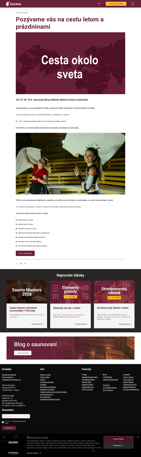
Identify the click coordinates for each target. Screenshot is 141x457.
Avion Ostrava (108, 390)
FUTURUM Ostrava (109, 388)
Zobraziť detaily (32, 453)
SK (99, 4)
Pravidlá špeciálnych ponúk (50, 399)
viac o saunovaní (25, 253)
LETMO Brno (107, 377)
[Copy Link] (25, 264)
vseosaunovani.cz (46, 394)
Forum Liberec (128, 377)
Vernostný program (47, 382)
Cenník (42, 380)
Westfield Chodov (88, 380)
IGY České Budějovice (131, 390)
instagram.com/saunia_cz (11, 380)
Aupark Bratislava (129, 387)
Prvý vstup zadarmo (116, 4)
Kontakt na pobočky (9, 375)
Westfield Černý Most (90, 377)
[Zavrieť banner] (138, 437)
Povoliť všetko (118, 439)
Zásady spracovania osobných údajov (53, 392)
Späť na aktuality (22, 13)
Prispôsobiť (117, 445)
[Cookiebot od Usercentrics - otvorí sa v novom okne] (13, 453)
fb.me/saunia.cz (8, 377)
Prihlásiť (43, 385)
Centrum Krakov (87, 385)
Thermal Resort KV (130, 385)
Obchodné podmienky (48, 387)
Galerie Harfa (86, 382)
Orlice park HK (128, 380)
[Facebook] (17, 264)
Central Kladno (128, 382)
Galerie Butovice (88, 387)
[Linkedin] (21, 264)
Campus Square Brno (110, 380)
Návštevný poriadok (47, 390)
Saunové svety (45, 375)
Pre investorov (45, 397)
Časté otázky (45, 377)
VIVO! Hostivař (87, 390)
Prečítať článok (37, 324)
